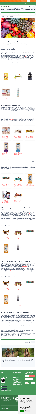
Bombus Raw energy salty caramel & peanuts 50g (18, 185)
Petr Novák (2, 16)
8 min (7, 16)
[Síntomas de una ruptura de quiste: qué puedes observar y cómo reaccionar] (26, 352)
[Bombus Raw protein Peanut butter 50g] (18, 194)
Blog (17, 8)
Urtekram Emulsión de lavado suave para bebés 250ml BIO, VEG (18, 99)
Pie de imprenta (15, 385)
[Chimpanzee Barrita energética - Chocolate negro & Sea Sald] (18, 146)
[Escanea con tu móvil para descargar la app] (3, 380)
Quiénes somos (3, 374)
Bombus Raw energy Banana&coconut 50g (29, 137)
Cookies (14, 386)
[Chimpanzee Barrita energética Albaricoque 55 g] (30, 178)
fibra (30, 213)
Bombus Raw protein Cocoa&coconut (5, 185)
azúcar (26, 56)
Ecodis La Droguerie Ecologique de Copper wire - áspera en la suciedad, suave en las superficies (5, 99)
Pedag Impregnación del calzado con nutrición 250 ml (18, 254)
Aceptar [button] (22, 410)
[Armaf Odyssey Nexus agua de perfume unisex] (30, 76)
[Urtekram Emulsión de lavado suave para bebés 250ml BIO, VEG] (18, 92)
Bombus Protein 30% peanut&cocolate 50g (5, 238)
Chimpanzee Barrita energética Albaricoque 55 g (30, 185)
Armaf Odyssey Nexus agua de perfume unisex (30, 82)
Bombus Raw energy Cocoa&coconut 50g (17, 137)
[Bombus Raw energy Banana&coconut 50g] (30, 130)
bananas (3, 114)
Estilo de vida (21, 8)
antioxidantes (24, 266)
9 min (11, 357)
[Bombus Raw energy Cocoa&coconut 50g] (18, 130)
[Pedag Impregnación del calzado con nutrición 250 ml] (18, 248)
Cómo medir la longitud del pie (17, 381)
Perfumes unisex (21, 13)
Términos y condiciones (16, 379)
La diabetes (3, 43)
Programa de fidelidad (16, 377)
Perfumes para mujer (5, 13)
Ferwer (15, 8)
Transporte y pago (15, 374)
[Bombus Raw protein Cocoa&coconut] (6, 178)
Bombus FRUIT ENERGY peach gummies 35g (6, 82)
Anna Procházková (5, 357)
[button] (4, 386)
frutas (3, 62)
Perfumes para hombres (13, 13)
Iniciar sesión (32, 375)
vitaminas (11, 119)
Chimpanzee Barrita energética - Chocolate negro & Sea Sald (18, 153)
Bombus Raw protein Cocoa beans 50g (17, 238)
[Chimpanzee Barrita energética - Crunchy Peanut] (6, 146)
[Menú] (2, 6)
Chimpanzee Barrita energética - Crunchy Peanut (5, 153)
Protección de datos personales (17, 384)
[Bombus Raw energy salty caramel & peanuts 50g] (18, 178)
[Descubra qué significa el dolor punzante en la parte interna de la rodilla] (10, 352)
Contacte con (15, 378)
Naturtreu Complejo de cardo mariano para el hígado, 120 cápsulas (5, 201)
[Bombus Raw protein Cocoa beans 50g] (18, 232)
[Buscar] (27, 6)
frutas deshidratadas (4, 162)
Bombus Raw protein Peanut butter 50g (17, 201)
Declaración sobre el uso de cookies (17, 383)
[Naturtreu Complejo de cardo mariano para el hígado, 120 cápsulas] (6, 194)
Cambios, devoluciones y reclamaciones (16, 376)
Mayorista (2, 375)
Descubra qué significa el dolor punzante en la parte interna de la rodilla (8, 360)
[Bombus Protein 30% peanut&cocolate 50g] (6, 232)
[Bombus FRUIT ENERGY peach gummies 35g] (6, 76)
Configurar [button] (27, 410)
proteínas (11, 270)
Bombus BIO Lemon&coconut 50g (17, 82)
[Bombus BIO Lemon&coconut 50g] (18, 76)
